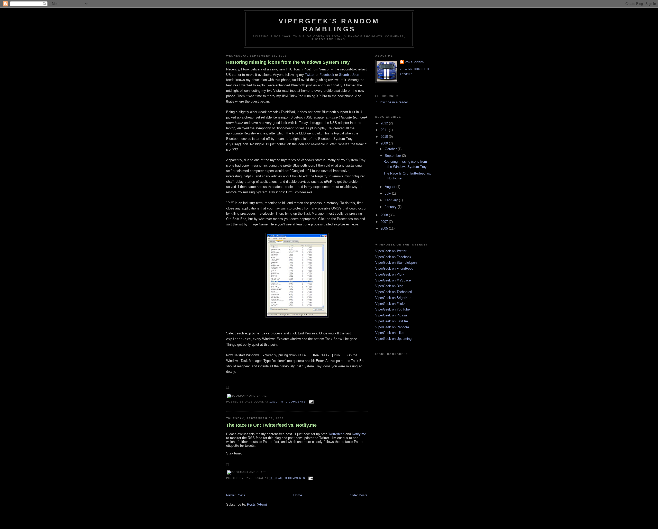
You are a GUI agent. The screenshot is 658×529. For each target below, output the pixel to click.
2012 (385, 123)
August (390, 187)
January (391, 207)
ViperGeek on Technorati (393, 292)
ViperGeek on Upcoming (393, 339)
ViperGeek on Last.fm (391, 321)
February (392, 200)
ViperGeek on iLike (389, 333)
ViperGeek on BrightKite (393, 298)
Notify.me (359, 434)
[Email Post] (311, 401)
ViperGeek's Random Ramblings (329, 25)
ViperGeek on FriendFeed (394, 268)
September (393, 156)
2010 (385, 137)
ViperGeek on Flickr (390, 304)
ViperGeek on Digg (389, 286)
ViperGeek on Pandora (392, 327)
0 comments (296, 401)
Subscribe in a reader (392, 102)
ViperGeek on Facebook (393, 257)
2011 (385, 130)
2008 (385, 215)
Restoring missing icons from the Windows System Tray (288, 62)
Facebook (326, 75)
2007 (385, 222)
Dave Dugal (414, 61)
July (388, 193)
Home (297, 495)
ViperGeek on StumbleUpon (396, 262)
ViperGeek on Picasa (391, 315)
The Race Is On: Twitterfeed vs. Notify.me (271, 425)
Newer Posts (235, 495)
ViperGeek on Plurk (389, 274)
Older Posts (359, 495)
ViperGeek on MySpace (393, 280)
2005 (385, 228)
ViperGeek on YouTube (392, 309)
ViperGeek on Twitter (390, 251)
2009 (385, 143)
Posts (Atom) (257, 504)
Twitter (310, 75)
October (391, 149)
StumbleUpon (349, 75)
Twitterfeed (336, 434)
